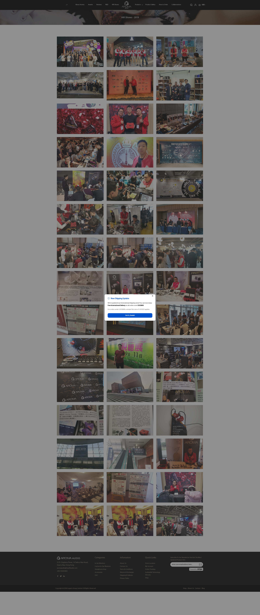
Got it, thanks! (130, 315)
